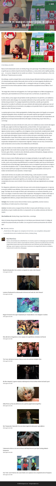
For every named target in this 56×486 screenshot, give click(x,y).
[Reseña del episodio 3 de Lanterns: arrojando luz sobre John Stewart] (28, 266)
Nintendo (6, 228)
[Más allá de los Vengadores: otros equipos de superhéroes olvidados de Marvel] (28, 333)
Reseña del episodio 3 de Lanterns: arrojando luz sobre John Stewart (21, 270)
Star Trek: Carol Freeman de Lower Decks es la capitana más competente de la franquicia (27, 473)
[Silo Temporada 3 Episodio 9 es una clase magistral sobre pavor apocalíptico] (28, 422)
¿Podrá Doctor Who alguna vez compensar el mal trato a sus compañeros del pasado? (27, 231)
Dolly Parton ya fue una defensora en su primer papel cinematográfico (22, 404)
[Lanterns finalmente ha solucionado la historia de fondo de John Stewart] (28, 289)
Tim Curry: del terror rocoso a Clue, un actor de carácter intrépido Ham (22, 359)
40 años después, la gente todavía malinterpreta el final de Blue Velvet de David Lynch (26, 381)
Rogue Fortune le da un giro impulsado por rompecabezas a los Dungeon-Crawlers (25, 314)
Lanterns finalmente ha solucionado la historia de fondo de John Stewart (23, 292)
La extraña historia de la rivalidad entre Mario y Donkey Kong (20, 233)
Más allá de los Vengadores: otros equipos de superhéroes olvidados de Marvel (24, 337)
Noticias (11, 228)
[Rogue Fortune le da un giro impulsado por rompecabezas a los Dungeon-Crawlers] (28, 311)
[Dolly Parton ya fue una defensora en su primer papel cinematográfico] (28, 400)
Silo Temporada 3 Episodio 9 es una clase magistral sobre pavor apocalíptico (23, 426)
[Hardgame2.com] (4, 4)
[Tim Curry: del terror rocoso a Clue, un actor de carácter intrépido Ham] (28, 356)
